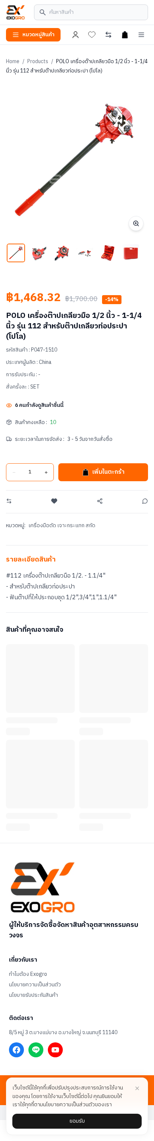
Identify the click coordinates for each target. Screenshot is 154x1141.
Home (12, 61)
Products (37, 61)
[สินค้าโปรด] (92, 34)
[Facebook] (16, 1049)
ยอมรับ (77, 1121)
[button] (15, 252)
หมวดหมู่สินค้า (38, 34)
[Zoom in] (136, 223)
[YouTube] (55, 1049)
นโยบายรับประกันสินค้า (33, 995)
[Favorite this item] (54, 501)
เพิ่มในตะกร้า (108, 472)
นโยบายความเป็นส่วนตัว (35, 985)
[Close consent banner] (137, 1088)
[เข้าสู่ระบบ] (75, 34)
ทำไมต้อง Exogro (28, 974)
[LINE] (35, 1049)
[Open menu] (141, 34)
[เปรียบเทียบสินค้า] (108, 34)
